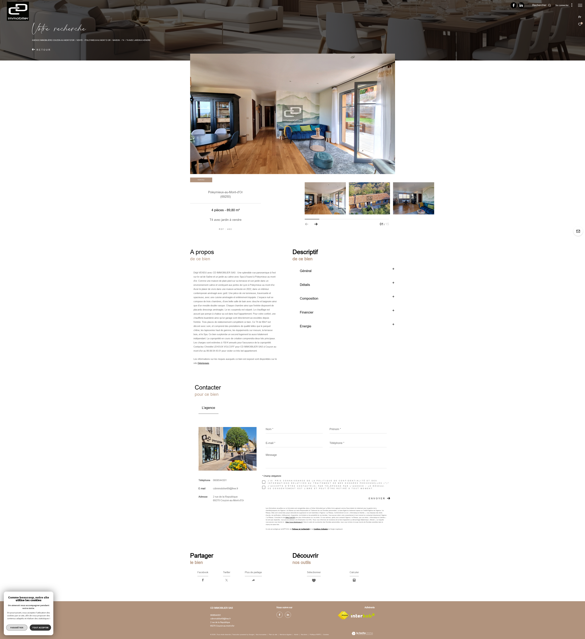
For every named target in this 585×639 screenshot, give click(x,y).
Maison (116, 40)
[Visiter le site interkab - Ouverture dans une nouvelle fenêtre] (363, 615)
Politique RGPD (315, 634)
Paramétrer (16, 627)
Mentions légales (286, 634)
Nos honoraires (261, 634)
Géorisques (203, 363)
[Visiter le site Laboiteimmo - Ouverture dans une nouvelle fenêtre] (362, 634)
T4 (123, 40)
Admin (296, 634)
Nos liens (304, 634)
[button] (316, 224)
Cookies (326, 634)
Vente (80, 40)
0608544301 (220, 480)
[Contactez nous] (578, 231)
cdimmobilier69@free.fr (225, 488)
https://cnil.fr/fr (290, 517)
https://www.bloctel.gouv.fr (294, 522)
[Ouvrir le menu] (580, 5)
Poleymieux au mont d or (98, 40)
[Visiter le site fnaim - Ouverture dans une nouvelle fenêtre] (343, 615)
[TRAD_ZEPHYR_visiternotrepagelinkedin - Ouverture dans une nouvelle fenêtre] (521, 6)
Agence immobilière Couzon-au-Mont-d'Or (53, 40)
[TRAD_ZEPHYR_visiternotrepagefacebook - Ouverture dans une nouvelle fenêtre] (513, 6)
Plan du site (273, 634)
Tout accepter (40, 627)
